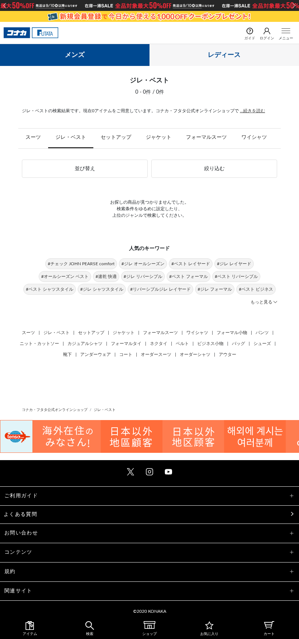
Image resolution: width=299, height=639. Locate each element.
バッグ (238, 343)
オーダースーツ (156, 354)
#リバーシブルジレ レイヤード (160, 289)
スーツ (33, 137)
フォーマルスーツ (206, 137)
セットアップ (116, 137)
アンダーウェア (95, 354)
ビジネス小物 (210, 343)
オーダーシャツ (195, 354)
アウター (227, 354)
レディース (224, 55)
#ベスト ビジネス (256, 289)
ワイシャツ (254, 137)
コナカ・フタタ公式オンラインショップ (55, 410)
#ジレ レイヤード (234, 264)
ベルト (182, 343)
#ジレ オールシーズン (142, 264)
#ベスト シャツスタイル (49, 289)
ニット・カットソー (39, 343)
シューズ (262, 343)
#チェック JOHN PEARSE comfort (81, 264)
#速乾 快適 (106, 276)
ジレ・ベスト (70, 137)
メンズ (75, 55)
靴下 (67, 354)
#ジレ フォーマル (215, 289)
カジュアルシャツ (84, 343)
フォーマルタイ (126, 343)
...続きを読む (252, 111)
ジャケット (158, 137)
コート (125, 354)
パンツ (262, 332)
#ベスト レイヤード (190, 264)
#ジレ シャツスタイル (101, 289)
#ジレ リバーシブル (143, 276)
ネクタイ (158, 343)
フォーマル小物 (232, 332)
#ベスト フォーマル (188, 276)
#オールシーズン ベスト (65, 276)
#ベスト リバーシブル (236, 276)
